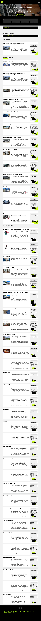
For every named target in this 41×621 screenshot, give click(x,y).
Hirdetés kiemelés (15, 611)
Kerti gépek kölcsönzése (32, 232)
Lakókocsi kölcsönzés (33, 258)
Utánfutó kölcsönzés (33, 63)
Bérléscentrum (3, 1)
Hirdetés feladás (20, 14)
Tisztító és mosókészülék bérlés (33, 247)
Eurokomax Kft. (33, 230)
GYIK (4, 611)
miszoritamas (34, 61)
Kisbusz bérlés (34, 101)
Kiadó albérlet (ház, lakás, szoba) (33, 324)
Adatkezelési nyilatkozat (30, 611)
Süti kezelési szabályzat (7, 612)
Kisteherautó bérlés (34, 47)
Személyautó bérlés (34, 89)
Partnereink (8, 611)
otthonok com (33, 268)
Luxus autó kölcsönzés (32, 363)
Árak (24, 611)
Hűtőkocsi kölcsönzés (33, 189)
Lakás (34, 269)
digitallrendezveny (34, 348)
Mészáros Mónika (33, 256)
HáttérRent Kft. (33, 45)
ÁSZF (20, 611)
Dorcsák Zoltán (33, 280)
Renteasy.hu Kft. (33, 360)
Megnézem (33, 52)
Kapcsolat (14, 612)
